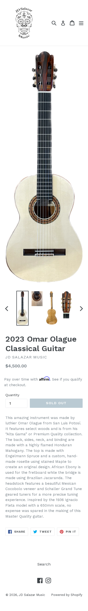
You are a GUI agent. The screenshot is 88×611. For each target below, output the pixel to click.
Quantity (12, 395)
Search (44, 564)
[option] (22, 308)
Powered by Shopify (66, 595)
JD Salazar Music (32, 595)
